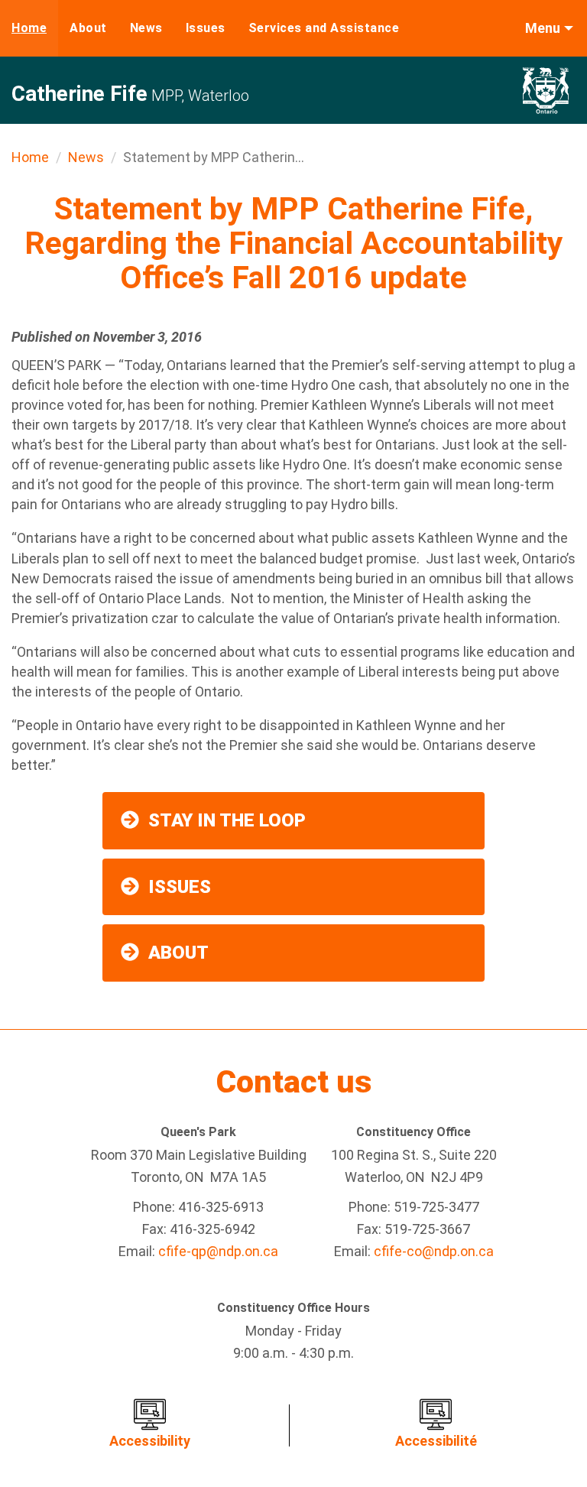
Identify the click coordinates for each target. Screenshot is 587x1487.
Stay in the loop (227, 820)
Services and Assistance (324, 28)
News (146, 28)
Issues (205, 28)
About (88, 28)
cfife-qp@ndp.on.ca (218, 1251)
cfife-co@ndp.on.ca (434, 1251)
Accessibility (149, 1441)
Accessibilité (436, 1441)
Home (29, 28)
